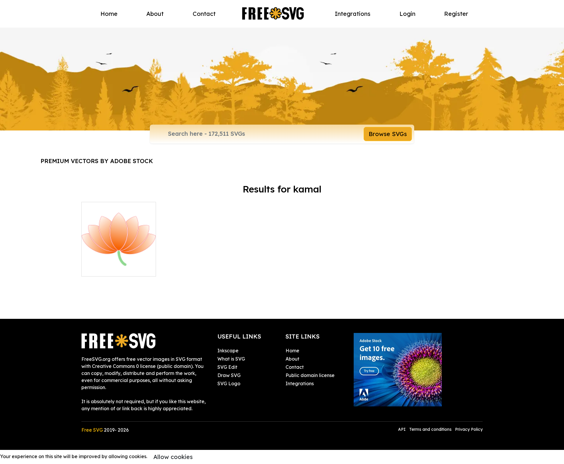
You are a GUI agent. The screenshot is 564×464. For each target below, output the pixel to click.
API (402, 429)
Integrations (352, 13)
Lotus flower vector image (118, 268)
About (155, 13)
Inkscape (228, 351)
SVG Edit (227, 367)
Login (407, 13)
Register (456, 13)
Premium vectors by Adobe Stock (97, 161)
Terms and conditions (430, 429)
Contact (204, 13)
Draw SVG (229, 375)
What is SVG (231, 359)
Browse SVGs (388, 134)
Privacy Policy (469, 429)
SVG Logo (228, 383)
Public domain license (310, 375)
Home (109, 13)
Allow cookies (173, 456)
